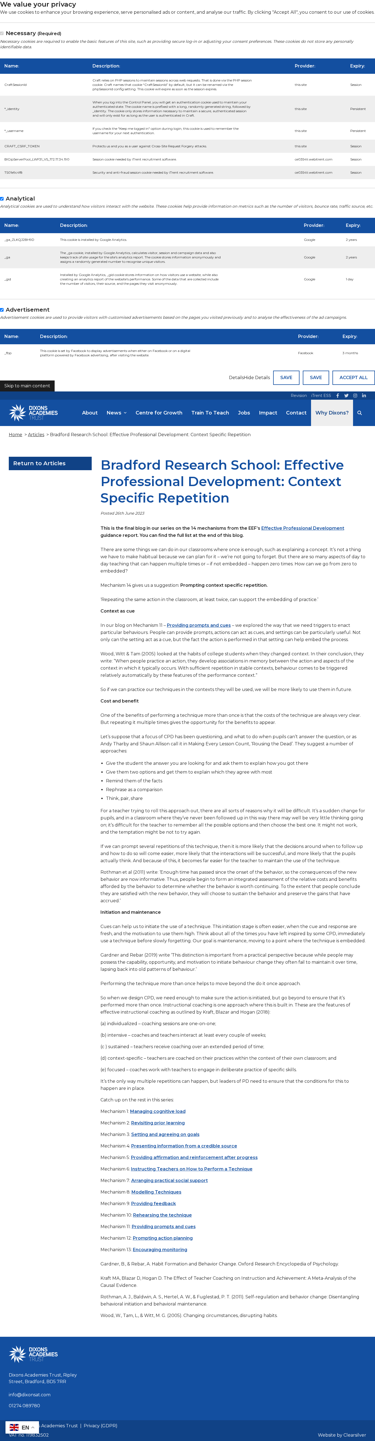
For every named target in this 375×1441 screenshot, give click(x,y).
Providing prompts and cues (199, 625)
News (114, 413)
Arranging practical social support (169, 1180)
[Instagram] (355, 395)
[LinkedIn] (364, 395)
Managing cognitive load (158, 1111)
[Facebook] (337, 395)
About (90, 413)
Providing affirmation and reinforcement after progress (194, 1157)
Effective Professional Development (302, 528)
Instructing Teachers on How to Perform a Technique (192, 1169)
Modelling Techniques (156, 1192)
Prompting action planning (163, 1238)
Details (236, 377)
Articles (36, 434)
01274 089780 (24, 1405)
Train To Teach (210, 413)
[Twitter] (346, 395)
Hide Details (257, 377)
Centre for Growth (159, 413)
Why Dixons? (332, 413)
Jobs (244, 413)
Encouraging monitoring (160, 1249)
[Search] (359, 413)
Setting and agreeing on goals (165, 1134)
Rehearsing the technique (162, 1215)
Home (15, 434)
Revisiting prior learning (158, 1123)
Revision (299, 395)
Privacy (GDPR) (100, 1425)
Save (286, 377)
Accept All (354, 377)
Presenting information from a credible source (184, 1146)
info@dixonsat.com (30, 1394)
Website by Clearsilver (342, 1435)
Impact (268, 413)
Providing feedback (153, 1203)
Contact (296, 413)
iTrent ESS (321, 395)
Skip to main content (27, 385)
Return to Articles (39, 463)
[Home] (33, 413)
